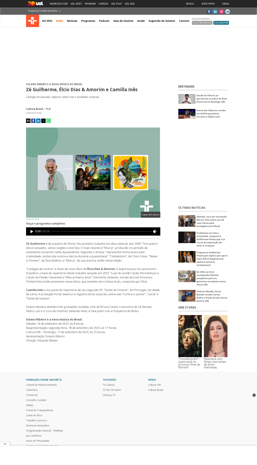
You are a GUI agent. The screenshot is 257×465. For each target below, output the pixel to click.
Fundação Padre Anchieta (43, 10)
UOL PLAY (116, 3)
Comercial (31, 395)
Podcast (104, 20)
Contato (184, 20)
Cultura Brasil (155, 390)
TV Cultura (32, 21)
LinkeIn (215, 11)
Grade (141, 20)
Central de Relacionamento (41, 385)
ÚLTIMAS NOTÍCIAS (191, 208)
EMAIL (225, 3)
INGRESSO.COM (59, 3)
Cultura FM (221, 23)
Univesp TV (109, 395)
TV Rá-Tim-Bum (112, 390)
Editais (29, 405)
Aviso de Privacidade (37, 441)
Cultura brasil (202, 23)
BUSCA (190, 3)
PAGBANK (90, 3)
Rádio (59, 20)
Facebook (209, 11)
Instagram (221, 11)
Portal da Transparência (39, 410)
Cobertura (31, 390)
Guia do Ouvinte (123, 20)
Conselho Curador (36, 400)
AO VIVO (47, 20)
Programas (88, 20)
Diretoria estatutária (37, 425)
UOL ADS (130, 3)
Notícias (72, 20)
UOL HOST (76, 3)
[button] (28, 121)
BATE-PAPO (208, 3)
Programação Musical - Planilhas (44, 430)
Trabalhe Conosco (36, 420)
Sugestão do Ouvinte (162, 20)
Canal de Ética (34, 415)
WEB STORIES (187, 307)
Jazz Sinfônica (34, 435)
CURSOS (103, 3)
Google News (227, 11)
